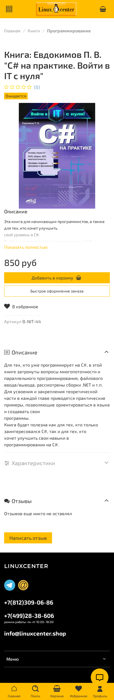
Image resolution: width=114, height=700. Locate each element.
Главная (12, 30)
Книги (34, 30)
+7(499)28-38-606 (29, 615)
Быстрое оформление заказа (57, 291)
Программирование (69, 30)
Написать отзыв (28, 538)
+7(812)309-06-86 (28, 602)
